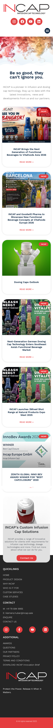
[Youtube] (30, 21)
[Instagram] (14, 21)
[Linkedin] (38, 21)
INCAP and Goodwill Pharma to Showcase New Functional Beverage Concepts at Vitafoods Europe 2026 (26, 218)
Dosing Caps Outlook (26, 282)
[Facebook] (22, 21)
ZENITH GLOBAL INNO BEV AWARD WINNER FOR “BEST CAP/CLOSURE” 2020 (26, 477)
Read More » (26, 162)
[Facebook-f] (19, 629)
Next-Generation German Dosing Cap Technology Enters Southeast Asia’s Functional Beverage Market (26, 345)
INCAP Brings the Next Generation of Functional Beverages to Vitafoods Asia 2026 (26, 152)
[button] (47, 31)
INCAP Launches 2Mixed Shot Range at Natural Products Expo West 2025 (26, 412)
